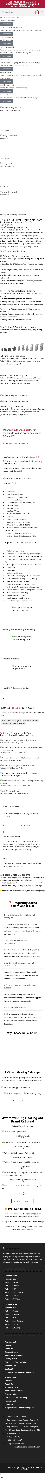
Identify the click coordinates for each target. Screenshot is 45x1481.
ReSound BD (22, 1467)
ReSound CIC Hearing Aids (11, 760)
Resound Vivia (11, 1275)
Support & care (11, 1352)
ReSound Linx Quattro (14, 1292)
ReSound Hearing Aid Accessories (20, 1335)
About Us (9, 1349)
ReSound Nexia (11, 1282)
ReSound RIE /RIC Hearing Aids (13, 752)
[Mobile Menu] (41, 12)
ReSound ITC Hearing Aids (11, 768)
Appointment (10, 1342)
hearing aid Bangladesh (30, 235)
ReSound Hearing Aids (15, 1268)
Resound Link (10, 1365)
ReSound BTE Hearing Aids (11, 742)
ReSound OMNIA (12, 1286)
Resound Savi (10, 1279)
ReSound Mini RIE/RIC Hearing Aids (15, 785)
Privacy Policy (11, 1359)
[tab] (11, 720)
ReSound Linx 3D (12, 1296)
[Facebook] (16, 1455)
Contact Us (9, 1369)
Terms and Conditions (14, 1355)
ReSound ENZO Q (12, 1299)
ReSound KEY (10, 1289)
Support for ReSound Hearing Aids (19, 1372)
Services (8, 1345)
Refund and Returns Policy (16, 1362)
